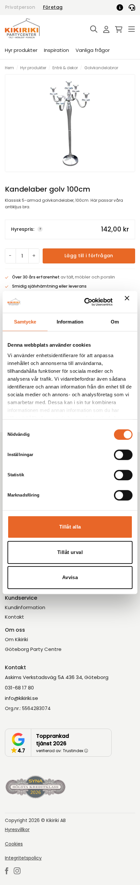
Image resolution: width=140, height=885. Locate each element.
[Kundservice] (132, 7)
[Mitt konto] (104, 30)
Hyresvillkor (17, 829)
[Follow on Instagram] (17, 871)
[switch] (123, 455)
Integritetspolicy (23, 858)
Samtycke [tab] (25, 321)
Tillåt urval (70, 552)
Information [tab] (70, 321)
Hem (9, 68)
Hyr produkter (21, 50)
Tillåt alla (70, 526)
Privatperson (20, 7)
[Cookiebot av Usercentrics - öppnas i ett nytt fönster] (85, 302)
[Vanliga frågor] (122, 7)
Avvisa (70, 577)
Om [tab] (115, 321)
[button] (92, 29)
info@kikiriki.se (21, 698)
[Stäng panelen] (129, 302)
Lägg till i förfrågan (88, 255)
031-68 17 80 (19, 687)
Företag (53, 7)
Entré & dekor (65, 68)
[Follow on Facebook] (6, 871)
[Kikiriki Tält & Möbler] (30, 28)
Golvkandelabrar (101, 68)
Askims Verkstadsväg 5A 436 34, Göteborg (56, 677)
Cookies (14, 844)
